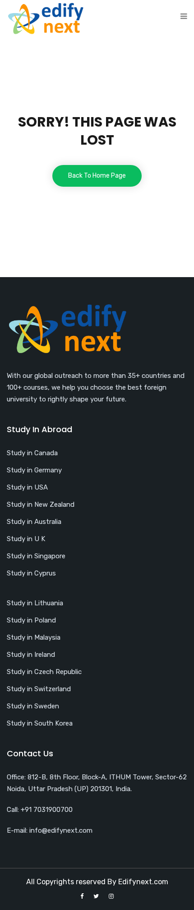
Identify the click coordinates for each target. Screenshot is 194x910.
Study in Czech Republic (44, 672)
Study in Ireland (31, 655)
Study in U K (26, 539)
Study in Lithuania (35, 603)
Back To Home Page (97, 175)
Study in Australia (34, 522)
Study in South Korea (40, 723)
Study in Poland (31, 620)
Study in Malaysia (33, 637)
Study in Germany (34, 470)
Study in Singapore (36, 556)
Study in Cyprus (31, 573)
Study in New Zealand (40, 504)
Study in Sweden (33, 706)
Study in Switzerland (39, 689)
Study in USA (27, 487)
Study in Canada (32, 453)
